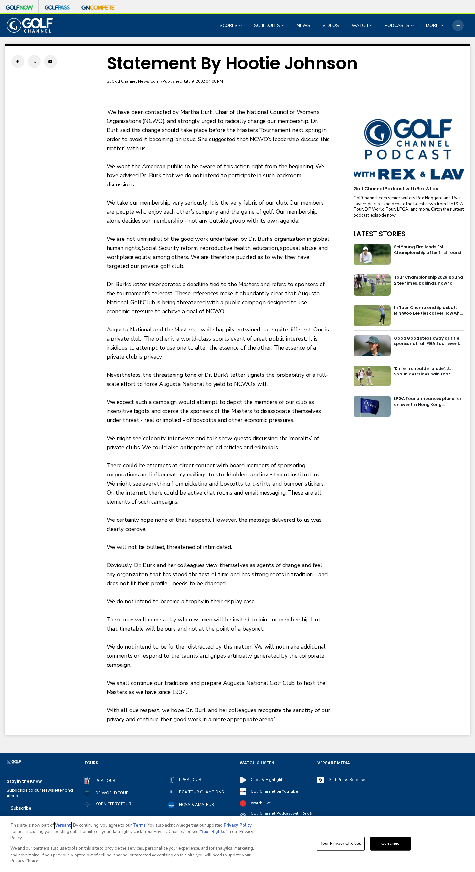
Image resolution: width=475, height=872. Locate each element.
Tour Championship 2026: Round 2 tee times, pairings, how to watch (428, 280)
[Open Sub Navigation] (241, 25)
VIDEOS (330, 25)
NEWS (303, 25)
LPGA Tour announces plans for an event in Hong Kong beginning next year (427, 401)
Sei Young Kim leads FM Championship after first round (427, 249)
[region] (237, 844)
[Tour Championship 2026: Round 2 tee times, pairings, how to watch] (372, 285)
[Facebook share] (17, 61)
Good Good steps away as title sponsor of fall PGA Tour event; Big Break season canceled (427, 341)
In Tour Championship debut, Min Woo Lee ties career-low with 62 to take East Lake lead (428, 310)
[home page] (30, 25)
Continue (390, 843)
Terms (139, 825)
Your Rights (213, 831)
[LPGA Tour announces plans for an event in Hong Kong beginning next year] (372, 406)
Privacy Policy (238, 825)
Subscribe (21, 808)
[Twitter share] (34, 61)
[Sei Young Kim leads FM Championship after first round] (372, 254)
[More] (458, 25)
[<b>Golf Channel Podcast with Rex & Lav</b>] (409, 150)
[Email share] (50, 61)
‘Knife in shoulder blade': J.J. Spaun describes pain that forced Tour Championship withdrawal (423, 371)
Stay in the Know (24, 781)
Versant (63, 825)
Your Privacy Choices (341, 843)
